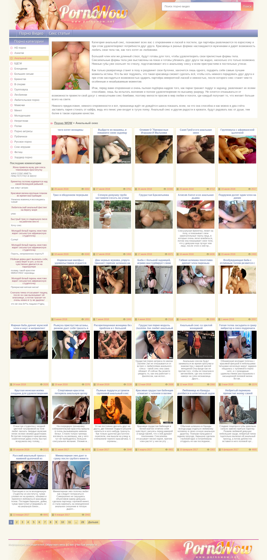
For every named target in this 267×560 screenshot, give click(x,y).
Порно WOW (63, 123)
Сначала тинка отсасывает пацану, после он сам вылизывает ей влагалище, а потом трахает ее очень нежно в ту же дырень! (29, 296)
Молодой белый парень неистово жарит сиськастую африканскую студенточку (29, 233)
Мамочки (19, 105)
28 (82, 522)
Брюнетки (20, 79)
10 (62, 522)
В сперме (19, 84)
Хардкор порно (23, 157)
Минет (18, 110)
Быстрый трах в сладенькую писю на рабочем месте (29, 220)
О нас (71, 544)
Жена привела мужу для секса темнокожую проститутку (29, 168)
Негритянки (21, 120)
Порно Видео (31, 33)
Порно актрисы (23, 131)
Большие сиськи (24, 73)
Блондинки (20, 68)
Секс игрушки (22, 147)
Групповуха (21, 89)
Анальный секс (23, 58)
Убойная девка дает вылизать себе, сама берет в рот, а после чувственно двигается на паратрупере (29, 263)
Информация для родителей (26, 544)
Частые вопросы (86, 544)
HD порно (20, 47)
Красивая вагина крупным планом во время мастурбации (29, 194)
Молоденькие (22, 115)
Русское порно (23, 141)
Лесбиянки (20, 94)
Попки (18, 126)
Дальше (93, 522)
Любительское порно (26, 100)
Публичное (20, 136)
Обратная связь (55, 544)
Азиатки (19, 53)
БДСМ (18, 63)
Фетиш (18, 152)
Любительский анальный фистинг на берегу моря (29, 208)
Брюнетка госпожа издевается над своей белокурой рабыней (29, 182)
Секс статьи (59, 33)
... (76, 522)
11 (69, 522)
